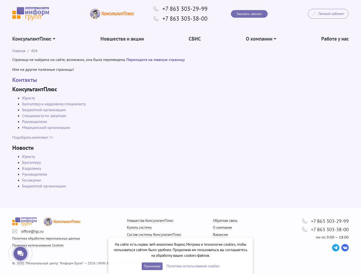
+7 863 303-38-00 (185, 18)
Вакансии (220, 234)
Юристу (28, 97)
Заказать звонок (249, 14)
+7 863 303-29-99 (185, 9)
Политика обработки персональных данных (46, 238)
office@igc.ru (32, 231)
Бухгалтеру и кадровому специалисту (54, 103)
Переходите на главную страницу (155, 59)
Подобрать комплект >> (32, 137)
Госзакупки (31, 180)
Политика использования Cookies (38, 245)
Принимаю (152, 266)
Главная (19, 50)
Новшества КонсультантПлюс (150, 220)
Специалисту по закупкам (44, 115)
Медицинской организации (46, 127)
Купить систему (139, 227)
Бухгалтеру (31, 162)
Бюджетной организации (44, 109)
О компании (222, 227)
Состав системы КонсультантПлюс (154, 234)
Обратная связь (225, 220)
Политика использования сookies (193, 266)
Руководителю (34, 121)
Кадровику (31, 168)
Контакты (24, 80)
